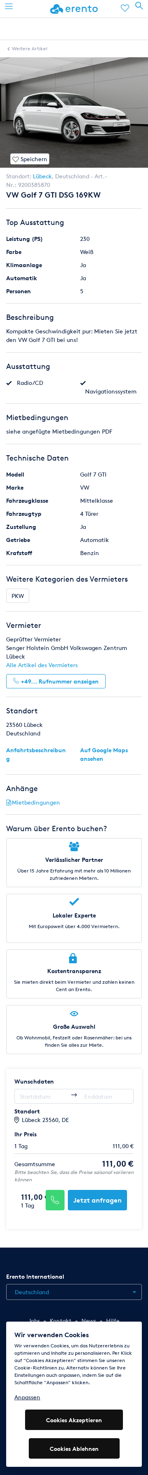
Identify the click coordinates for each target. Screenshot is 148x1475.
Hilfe (113, 1320)
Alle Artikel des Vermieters (42, 664)
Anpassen (27, 1397)
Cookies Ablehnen (74, 1448)
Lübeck (42, 176)
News (88, 1320)
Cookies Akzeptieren (74, 1420)
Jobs (34, 1320)
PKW (18, 595)
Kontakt (61, 1320)
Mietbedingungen (36, 802)
